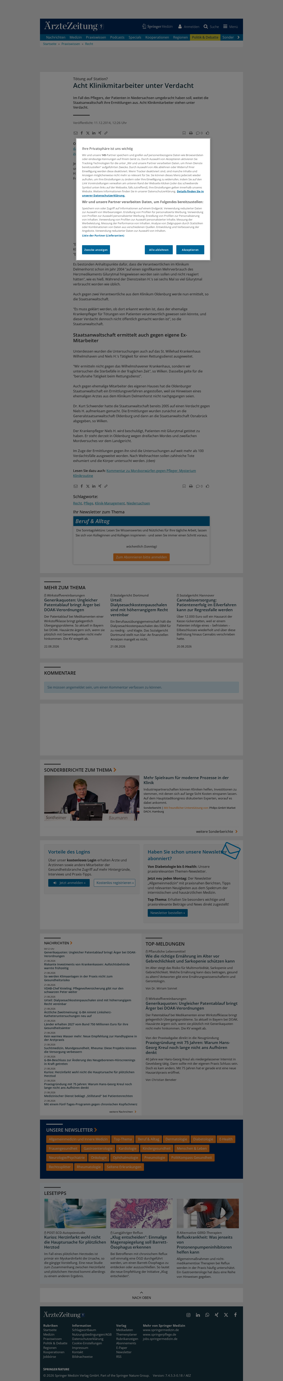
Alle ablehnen (158, 250)
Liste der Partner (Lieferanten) (103, 235)
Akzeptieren (190, 250)
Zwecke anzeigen (96, 250)
